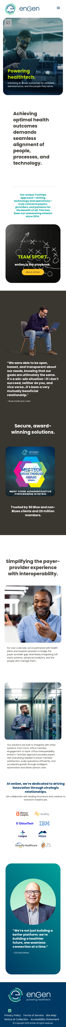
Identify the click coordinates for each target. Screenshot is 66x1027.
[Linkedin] (9, 1011)
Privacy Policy (12, 1015)
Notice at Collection (16, 1019)
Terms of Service (33, 1015)
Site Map (51, 1015)
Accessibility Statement (45, 1019)
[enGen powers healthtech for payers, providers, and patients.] (33, 56)
